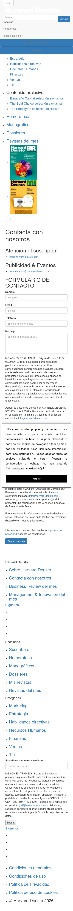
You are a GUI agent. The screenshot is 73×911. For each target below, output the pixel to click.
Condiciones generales (30, 867)
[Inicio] (36, 10)
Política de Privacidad (29, 884)
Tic (12, 84)
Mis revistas (20, 682)
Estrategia (17, 58)
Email (8, 305)
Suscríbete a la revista (36, 43)
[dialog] (36, 455)
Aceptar (37, 478)
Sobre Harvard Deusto (30, 569)
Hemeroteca (9, 28)
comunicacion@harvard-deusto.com (29, 271)
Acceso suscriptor (13, 35)
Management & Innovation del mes (37, 596)
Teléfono (10, 318)
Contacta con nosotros (30, 578)
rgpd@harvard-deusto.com (33, 805)
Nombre (10, 292)
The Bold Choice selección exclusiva (36, 103)
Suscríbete (19, 649)
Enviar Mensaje (16, 541)
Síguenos (12, 604)
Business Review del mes (33, 586)
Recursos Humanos (24, 69)
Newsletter (37, 50)
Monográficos (19, 124)
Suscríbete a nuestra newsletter (24, 760)
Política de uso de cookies (33, 892)
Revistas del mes (22, 141)
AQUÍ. (41, 468)
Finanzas (16, 74)
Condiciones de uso (27, 876)
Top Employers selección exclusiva (34, 108)
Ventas (15, 79)
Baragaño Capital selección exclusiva (36, 98)
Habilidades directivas (25, 63)
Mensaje (10, 331)
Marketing (18, 705)
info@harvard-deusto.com (23, 256)
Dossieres (15, 132)
